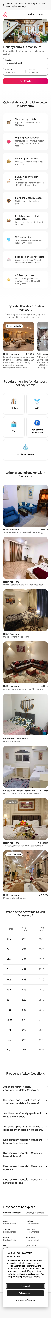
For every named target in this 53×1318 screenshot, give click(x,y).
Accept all (25, 1286)
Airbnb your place (37, 14)
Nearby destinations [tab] (12, 1213)
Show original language (15, 6)
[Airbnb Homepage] (5, 14)
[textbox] (14, 72)
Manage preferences (25, 1300)
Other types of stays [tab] (35, 1213)
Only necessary (25, 1293)
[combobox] (25, 63)
